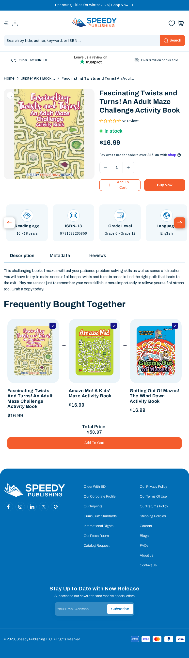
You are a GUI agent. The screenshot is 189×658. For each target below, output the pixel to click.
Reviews (97, 255)
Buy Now (164, 185)
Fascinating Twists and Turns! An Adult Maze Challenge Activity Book (29, 398)
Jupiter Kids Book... (38, 78)
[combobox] (94, 40)
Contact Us (148, 565)
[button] (6, 23)
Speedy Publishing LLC (34, 639)
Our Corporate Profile (100, 496)
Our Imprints (93, 506)
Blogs (144, 536)
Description (22, 255)
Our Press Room (96, 536)
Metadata (60, 255)
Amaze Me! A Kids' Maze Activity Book (90, 393)
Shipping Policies (153, 516)
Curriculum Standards (100, 516)
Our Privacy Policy (153, 486)
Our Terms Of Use (153, 496)
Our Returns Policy (154, 506)
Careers (146, 526)
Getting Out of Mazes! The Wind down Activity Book (154, 396)
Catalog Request (97, 545)
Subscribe (120, 609)
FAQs (144, 545)
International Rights (98, 526)
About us (146, 555)
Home (9, 78)
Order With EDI (95, 486)
